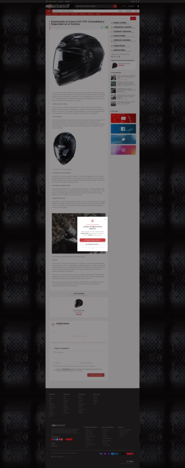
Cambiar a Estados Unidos (93, 240)
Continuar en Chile (93, 244)
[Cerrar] (105, 219)
